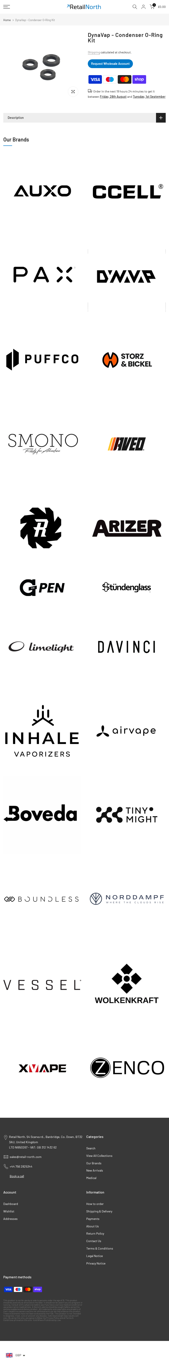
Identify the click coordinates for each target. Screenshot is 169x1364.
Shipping (94, 52)
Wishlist (8, 1211)
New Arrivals (94, 1170)
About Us (92, 1226)
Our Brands (93, 1163)
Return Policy (95, 1233)
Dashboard (10, 1204)
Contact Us (93, 1241)
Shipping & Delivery (99, 1211)
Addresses (10, 1219)
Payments (92, 1219)
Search (91, 1148)
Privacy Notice (95, 1263)
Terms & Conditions (99, 1248)
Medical (91, 1178)
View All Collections (99, 1155)
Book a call (17, 1176)
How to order (95, 1204)
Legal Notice (94, 1256)
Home (7, 20)
